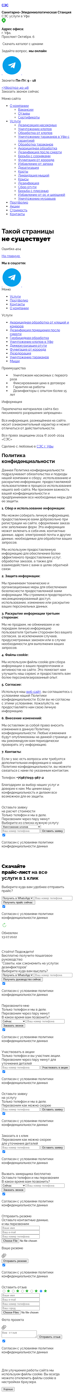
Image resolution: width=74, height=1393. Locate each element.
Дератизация (28, 168)
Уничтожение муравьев (37, 199)
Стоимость (18, 210)
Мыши (15, 361)
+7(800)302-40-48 (15, 88)
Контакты (17, 214)
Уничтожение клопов (35, 129)
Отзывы (24, 113)
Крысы (23, 179)
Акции (15, 206)
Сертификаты (29, 117)
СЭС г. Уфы (45, 446)
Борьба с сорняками (34, 156)
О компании (19, 106)
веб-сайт (33, 692)
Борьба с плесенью (33, 191)
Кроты (23, 171)
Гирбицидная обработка (29, 338)
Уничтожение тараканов (29, 357)
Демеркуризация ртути (28, 346)
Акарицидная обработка (37, 148)
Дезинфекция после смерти (40, 152)
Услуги (15, 121)
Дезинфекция (28, 183)
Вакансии (26, 110)
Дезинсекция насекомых (37, 125)
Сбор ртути (27, 187)
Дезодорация (20, 353)
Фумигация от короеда (36, 160)
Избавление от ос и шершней (41, 195)
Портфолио (19, 202)
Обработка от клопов (35, 133)
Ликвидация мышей (33, 175)
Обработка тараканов (35, 144)
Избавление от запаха (35, 164)
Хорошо (8, 1389)
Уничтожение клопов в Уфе (31, 342)
